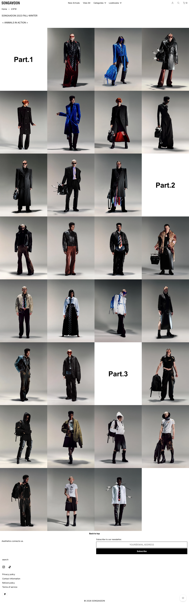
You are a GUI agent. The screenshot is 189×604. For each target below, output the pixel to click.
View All (86, 3)
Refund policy (8, 583)
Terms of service (9, 587)
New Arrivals (74, 3)
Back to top (94, 533)
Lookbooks (114, 3)
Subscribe (142, 551)
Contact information (11, 578)
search (5, 559)
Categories (98, 3)
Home (4, 9)
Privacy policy (8, 574)
